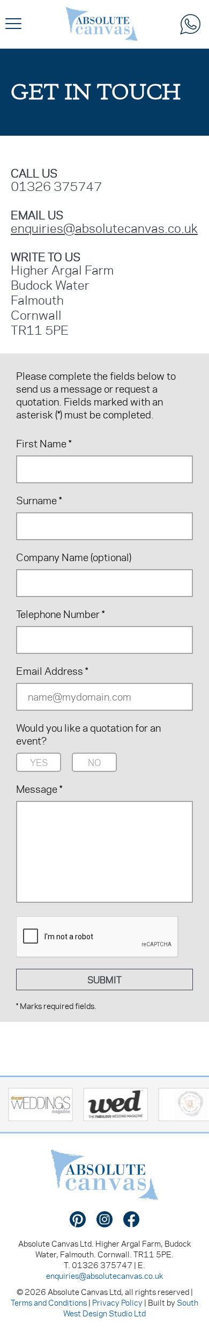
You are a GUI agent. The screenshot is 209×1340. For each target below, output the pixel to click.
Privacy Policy (117, 1302)
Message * (39, 789)
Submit (104, 979)
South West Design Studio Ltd (130, 1308)
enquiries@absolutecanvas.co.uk (104, 227)
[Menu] (13, 24)
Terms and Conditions (49, 1302)
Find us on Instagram (104, 1219)
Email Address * (52, 671)
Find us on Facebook (131, 1219)
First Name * (43, 443)
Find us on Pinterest (78, 1219)
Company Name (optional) (73, 557)
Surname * (39, 500)
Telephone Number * (60, 614)
